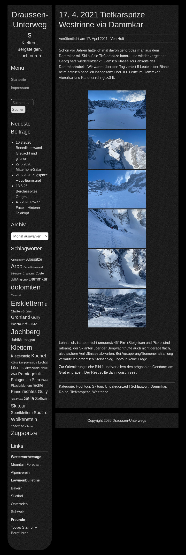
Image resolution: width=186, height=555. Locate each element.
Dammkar (38, 279)
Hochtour (17, 324)
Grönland (20, 317)
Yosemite (17, 426)
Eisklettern (27, 303)
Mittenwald (31, 368)
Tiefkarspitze (80, 392)
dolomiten (26, 287)
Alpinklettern (18, 259)
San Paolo (17, 399)
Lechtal (43, 362)
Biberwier (16, 273)
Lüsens (17, 368)
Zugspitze (24, 433)
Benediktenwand (33, 267)
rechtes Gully (35, 391)
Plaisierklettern (21, 385)
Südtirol (41, 412)
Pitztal (44, 380)
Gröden (27, 311)
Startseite (18, 79)
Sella (29, 398)
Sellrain (41, 399)
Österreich (19, 504)
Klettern (21, 347)
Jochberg (25, 332)
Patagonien (21, 380)
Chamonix (29, 273)
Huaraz (30, 324)
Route (63, 392)
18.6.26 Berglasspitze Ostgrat (26, 191)
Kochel (38, 355)
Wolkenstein (24, 419)
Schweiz (17, 512)
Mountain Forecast (25, 464)
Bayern (16, 488)
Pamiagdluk (29, 373)
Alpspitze (34, 259)
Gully (35, 317)
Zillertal (29, 426)
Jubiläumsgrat (23, 340)
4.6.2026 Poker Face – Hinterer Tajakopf (28, 207)
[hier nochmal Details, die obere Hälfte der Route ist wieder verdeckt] (117, 308)
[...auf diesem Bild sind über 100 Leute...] (117, 268)
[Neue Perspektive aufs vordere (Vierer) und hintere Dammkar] (117, 149)
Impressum (20, 88)
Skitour (18, 405)
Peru (36, 380)
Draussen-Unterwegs (29, 24)
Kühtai (14, 362)
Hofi (120, 39)
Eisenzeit (16, 295)
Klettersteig (20, 356)
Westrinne (100, 392)
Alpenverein (20, 472)
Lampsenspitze (28, 362)
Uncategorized (116, 386)
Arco (17, 266)
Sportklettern (22, 413)
